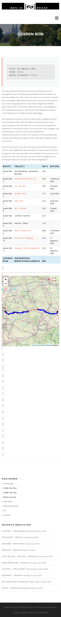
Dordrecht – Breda (10, 550)
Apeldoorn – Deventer (12, 575)
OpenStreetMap (44, 345)
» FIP (4, 510)
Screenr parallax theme (23, 612)
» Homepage (8, 483)
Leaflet (33, 345)
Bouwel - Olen (20, 193)
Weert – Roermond (22, 230)
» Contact (6, 515)
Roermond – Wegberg (23, 238)
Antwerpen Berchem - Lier (25, 178)
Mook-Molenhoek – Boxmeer (15, 562)
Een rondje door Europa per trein (17, 581)
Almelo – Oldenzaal (11, 588)
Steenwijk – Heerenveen (13, 543)
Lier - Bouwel (19, 186)
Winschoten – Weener (12, 537)
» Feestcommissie (10, 506)
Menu (56, 18)
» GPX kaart (7, 501)
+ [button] (6, 279)
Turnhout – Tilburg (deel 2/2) (15, 531)
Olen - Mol (18, 201)
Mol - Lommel (20, 208)
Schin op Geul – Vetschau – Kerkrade (19, 556)
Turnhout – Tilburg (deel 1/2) (15, 569)
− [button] (6, 283)
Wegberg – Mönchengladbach (27, 248)
